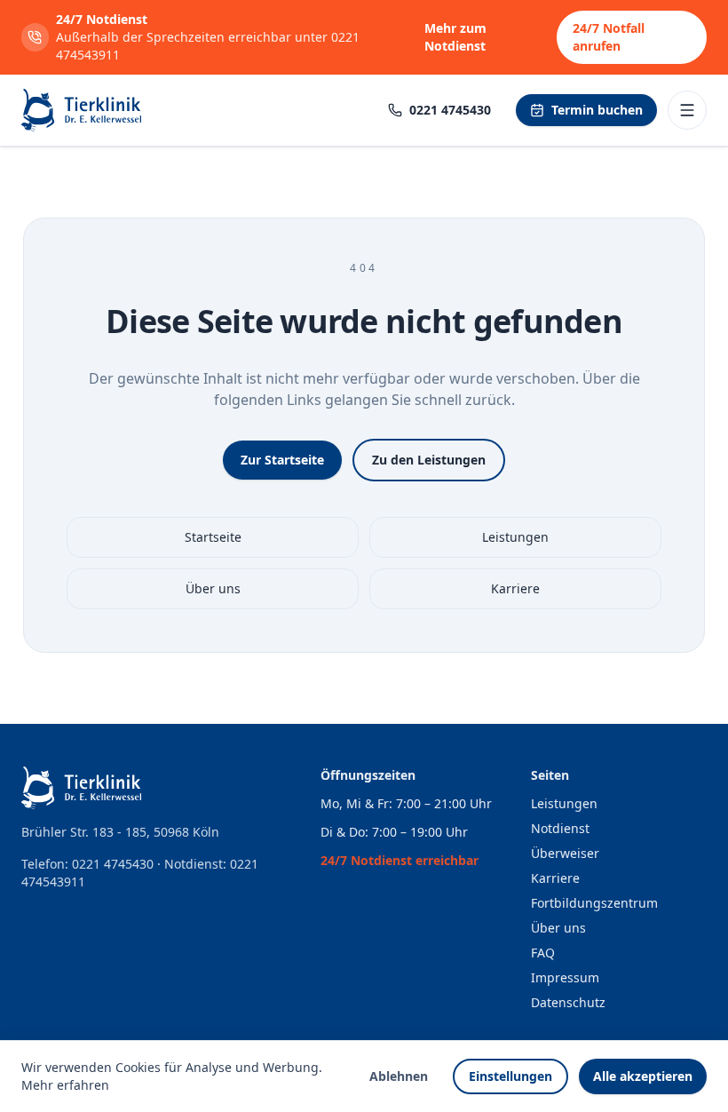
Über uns (213, 588)
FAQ (543, 952)
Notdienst (560, 828)
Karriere (515, 588)
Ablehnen (398, 1076)
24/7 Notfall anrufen (609, 37)
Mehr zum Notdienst (455, 37)
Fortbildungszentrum (594, 902)
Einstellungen (510, 1076)
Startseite (213, 536)
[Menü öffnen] (687, 110)
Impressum (565, 977)
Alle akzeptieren (642, 1076)
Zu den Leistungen (429, 459)
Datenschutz (568, 1002)
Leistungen (515, 536)
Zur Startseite (282, 459)
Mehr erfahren (65, 1084)
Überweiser (565, 853)
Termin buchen (597, 109)
